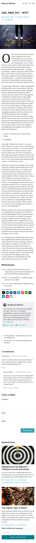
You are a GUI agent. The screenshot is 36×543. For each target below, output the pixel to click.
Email (4, 421)
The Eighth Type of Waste (14, 508)
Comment (5, 399)
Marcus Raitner (8, 3)
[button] (30, 3)
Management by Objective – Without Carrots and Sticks (16, 468)
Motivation (25, 482)
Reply (3, 368)
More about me (8, 322)
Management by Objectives (12, 482)
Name (4, 413)
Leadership (9, 20)
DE (23, 3)
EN (26, 3)
